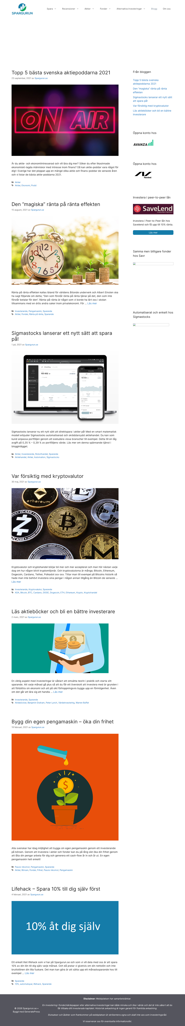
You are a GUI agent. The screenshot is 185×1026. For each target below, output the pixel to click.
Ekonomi (26, 185)
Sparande (47, 311)
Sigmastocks (53, 457)
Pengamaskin (35, 311)
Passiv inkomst (22, 867)
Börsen (25, 870)
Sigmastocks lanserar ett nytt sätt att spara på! (62, 336)
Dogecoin (54, 592)
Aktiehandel (20, 457)
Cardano (37, 592)
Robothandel (41, 454)
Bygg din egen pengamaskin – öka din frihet (63, 722)
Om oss (167, 8)
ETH (62, 592)
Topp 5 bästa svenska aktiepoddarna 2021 (61, 72)
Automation (39, 457)
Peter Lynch (51, 702)
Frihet (40, 870)
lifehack (37, 984)
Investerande (21, 311)
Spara (50, 8)
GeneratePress (32, 1011)
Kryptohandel (90, 592)
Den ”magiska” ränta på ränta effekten (56, 204)
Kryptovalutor (35, 589)
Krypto (79, 592)
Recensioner (68, 8)
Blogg (154, 8)
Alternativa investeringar (129, 8)
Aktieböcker (20, 702)
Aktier (88, 8)
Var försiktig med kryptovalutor (48, 476)
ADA (17, 592)
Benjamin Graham (36, 702)
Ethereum (70, 592)
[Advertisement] (92, 39)
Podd (33, 185)
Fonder (103, 8)
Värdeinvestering (66, 702)
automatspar (26, 984)
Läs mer (92, 303)
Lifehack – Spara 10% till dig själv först (56, 889)
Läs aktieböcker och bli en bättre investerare (63, 611)
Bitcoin (23, 592)
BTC (30, 592)
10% (17, 984)
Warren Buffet (82, 702)
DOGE (46, 592)
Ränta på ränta (36, 314)
